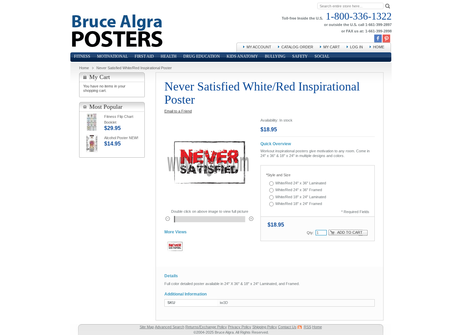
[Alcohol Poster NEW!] (91, 143)
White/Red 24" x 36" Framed (298, 190)
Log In (356, 47)
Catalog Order (297, 47)
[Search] (387, 5)
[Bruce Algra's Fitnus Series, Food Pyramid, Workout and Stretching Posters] (116, 17)
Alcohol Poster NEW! (121, 138)
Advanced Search (169, 327)
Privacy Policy (239, 327)
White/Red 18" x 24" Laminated (300, 197)
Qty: (310, 233)
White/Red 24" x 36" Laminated (300, 183)
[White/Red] (174, 246)
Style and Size (278, 175)
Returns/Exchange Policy (206, 327)
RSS (307, 327)
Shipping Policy (264, 327)
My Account (259, 47)
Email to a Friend (178, 111)
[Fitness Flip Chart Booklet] (91, 122)
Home (378, 47)
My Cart (331, 47)
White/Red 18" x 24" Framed (298, 204)
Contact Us (287, 327)
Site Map (147, 327)
